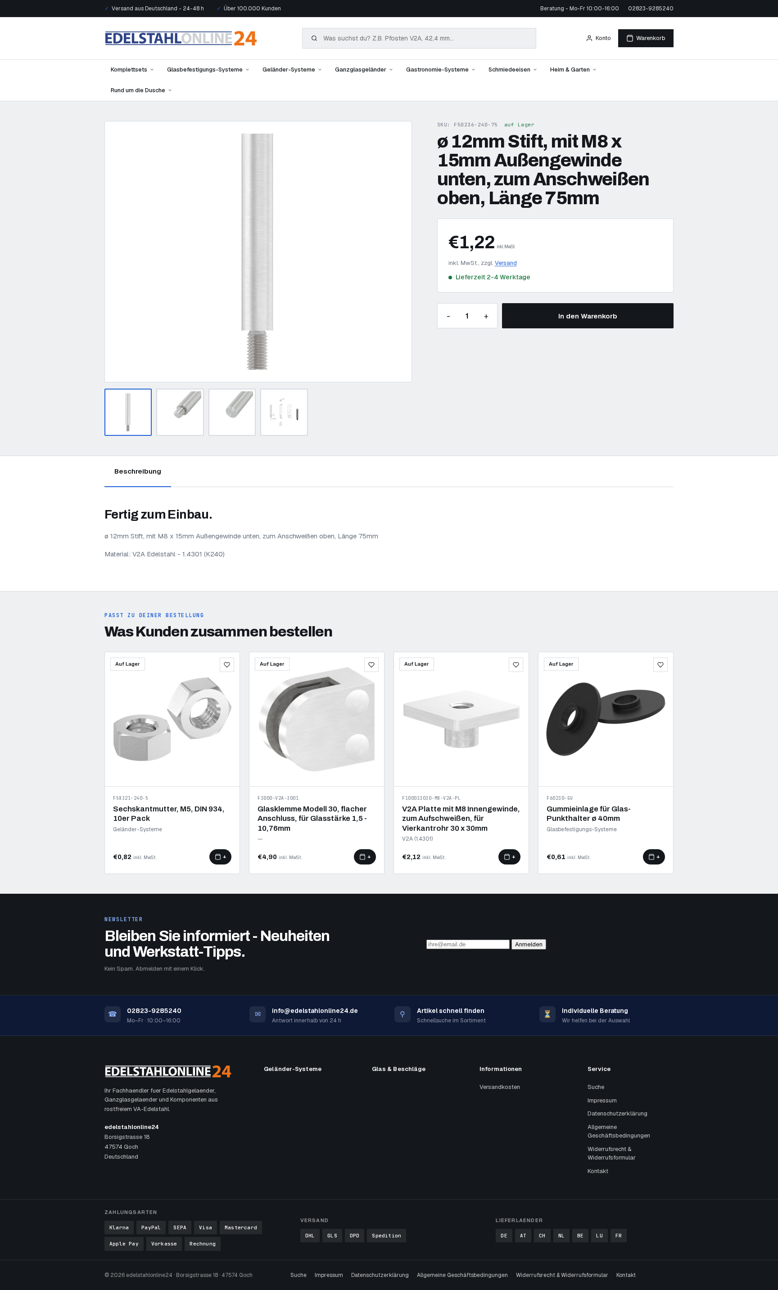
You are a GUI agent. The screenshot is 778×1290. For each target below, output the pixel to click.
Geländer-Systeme (288, 69)
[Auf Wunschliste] (227, 665)
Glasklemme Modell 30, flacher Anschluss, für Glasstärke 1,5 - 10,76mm (312, 819)
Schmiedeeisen (509, 69)
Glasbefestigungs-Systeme (205, 69)
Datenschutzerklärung (617, 1113)
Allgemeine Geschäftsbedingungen (619, 1131)
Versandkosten (499, 1087)
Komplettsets (129, 69)
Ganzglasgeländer (360, 69)
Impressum (602, 1100)
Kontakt (598, 1171)
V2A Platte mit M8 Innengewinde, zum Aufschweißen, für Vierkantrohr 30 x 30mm (461, 819)
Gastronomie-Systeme (437, 69)
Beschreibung (137, 471)
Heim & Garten (570, 69)
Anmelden (529, 944)
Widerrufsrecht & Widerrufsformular (612, 1153)
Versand (506, 263)
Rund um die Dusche (138, 90)
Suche (596, 1087)
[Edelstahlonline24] (181, 38)
